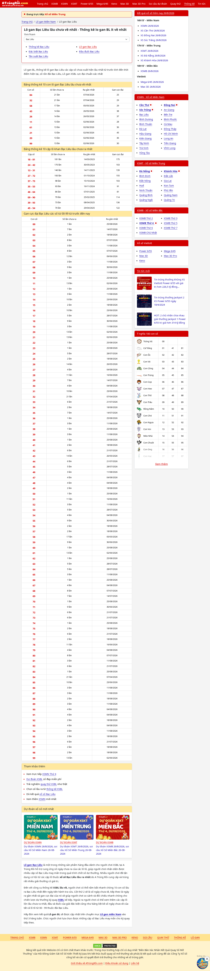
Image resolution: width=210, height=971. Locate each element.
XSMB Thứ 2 (146, 218)
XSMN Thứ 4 (49, 774)
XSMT (74, 3)
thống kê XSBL (54, 789)
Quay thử (175, 3)
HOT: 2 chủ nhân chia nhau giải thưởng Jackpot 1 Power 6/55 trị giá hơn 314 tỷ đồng (170, 319)
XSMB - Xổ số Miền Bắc (150, 210)
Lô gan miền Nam (110, 914)
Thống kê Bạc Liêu (39, 46)
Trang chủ (42, 3)
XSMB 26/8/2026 (149, 71)
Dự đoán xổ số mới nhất (39, 809)
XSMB (54, 3)
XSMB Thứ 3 (170, 218)
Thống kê (189, 3)
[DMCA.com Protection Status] (105, 945)
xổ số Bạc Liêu (47, 794)
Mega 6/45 (102, 3)
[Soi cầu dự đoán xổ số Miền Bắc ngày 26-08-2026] (113, 827)
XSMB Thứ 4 (146, 223)
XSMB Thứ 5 (170, 223)
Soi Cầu (147, 937)
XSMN (64, 3)
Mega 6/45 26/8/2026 (152, 81)
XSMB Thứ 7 (170, 227)
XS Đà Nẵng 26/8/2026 (153, 55)
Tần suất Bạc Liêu (38, 56)
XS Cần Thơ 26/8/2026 (153, 30)
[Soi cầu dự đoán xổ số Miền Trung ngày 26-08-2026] (77, 827)
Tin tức (202, 3)
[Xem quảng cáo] (202, 963)
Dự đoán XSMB (104, 842)
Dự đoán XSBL (34, 779)
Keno (114, 3)
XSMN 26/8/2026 (150, 25)
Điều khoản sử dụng (116, 963)
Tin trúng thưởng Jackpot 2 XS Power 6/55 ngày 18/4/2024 (169, 301)
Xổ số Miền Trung (55, 14)
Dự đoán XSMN (33, 842)
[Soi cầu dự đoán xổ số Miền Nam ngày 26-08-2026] (41, 827)
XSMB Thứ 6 (146, 227)
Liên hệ (135, 963)
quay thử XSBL (49, 784)
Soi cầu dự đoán (158, 3)
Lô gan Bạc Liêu (88, 46)
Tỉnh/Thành (29, 34)
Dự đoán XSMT (68, 842)
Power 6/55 (87, 3)
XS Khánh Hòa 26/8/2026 (154, 60)
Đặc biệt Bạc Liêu (38, 51)
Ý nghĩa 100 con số (147, 333)
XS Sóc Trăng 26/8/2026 (154, 40)
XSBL (61, 899)
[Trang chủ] (15, 3)
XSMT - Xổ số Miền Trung (151, 163)
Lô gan (195, 937)
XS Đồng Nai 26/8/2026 (153, 35)
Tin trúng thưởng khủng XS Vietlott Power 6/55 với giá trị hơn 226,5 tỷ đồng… (169, 283)
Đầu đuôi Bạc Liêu (89, 51)
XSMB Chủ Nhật (148, 232)
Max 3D (124, 3)
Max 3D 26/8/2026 (151, 86)
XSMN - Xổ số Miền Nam (150, 97)
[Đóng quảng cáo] (207, 958)
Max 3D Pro (139, 3)
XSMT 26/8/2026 (149, 50)
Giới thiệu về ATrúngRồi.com (87, 963)
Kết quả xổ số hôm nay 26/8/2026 (155, 13)
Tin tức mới (143, 271)
